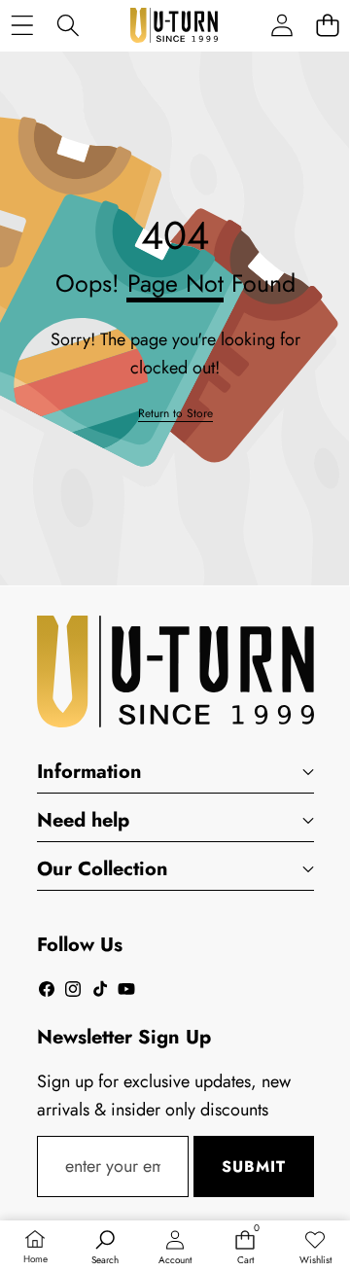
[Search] (67, 26)
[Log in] (281, 26)
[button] (327, 26)
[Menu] (22, 26)
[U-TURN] (174, 26)
